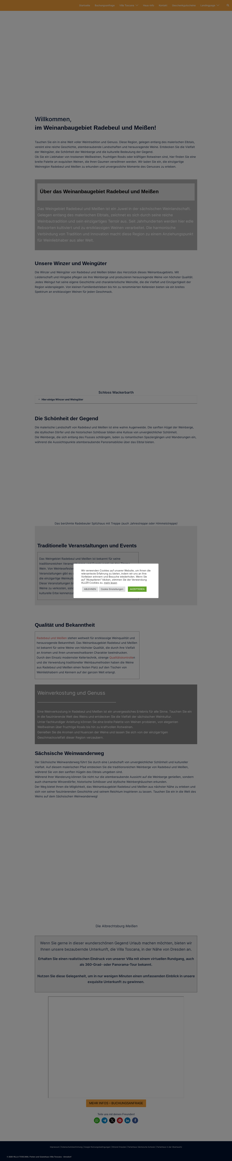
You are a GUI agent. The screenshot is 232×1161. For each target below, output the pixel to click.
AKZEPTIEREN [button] (137, 589)
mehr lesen (110, 582)
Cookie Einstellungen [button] (112, 589)
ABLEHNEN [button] (90, 589)
